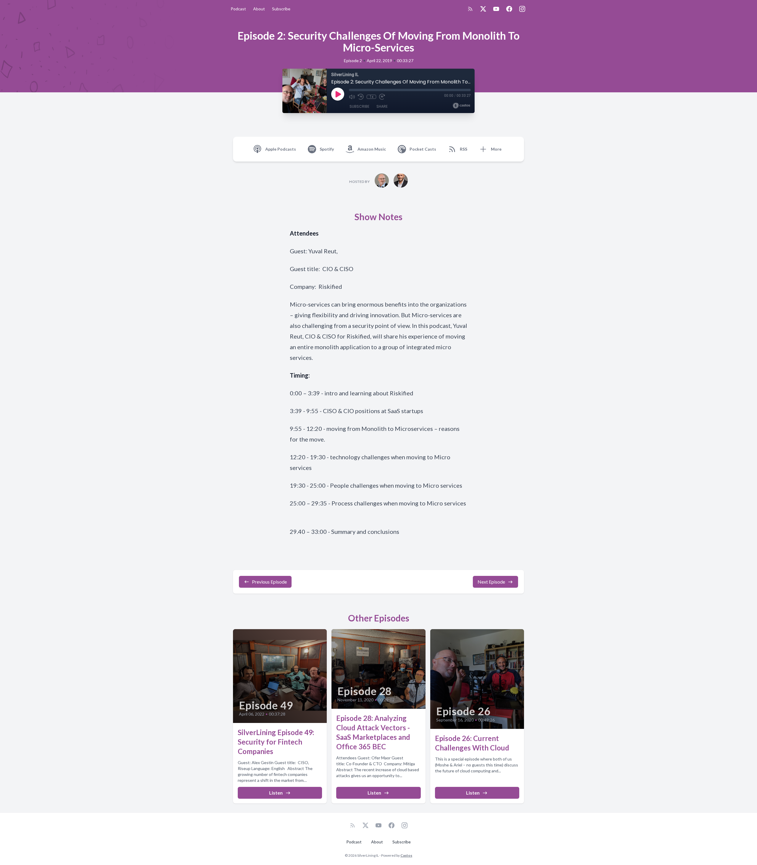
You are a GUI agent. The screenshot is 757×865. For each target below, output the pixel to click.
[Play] (337, 94)
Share (382, 106)
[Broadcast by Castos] (461, 106)
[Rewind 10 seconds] (361, 97)
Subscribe (281, 8)
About (259, 8)
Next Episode (491, 581)
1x (371, 97)
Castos (406, 855)
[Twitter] (483, 9)
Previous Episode (269, 581)
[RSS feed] (470, 9)
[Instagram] (522, 9)
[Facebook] (509, 9)
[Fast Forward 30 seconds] (382, 97)
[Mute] (352, 96)
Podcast (238, 8)
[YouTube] (496, 9)
